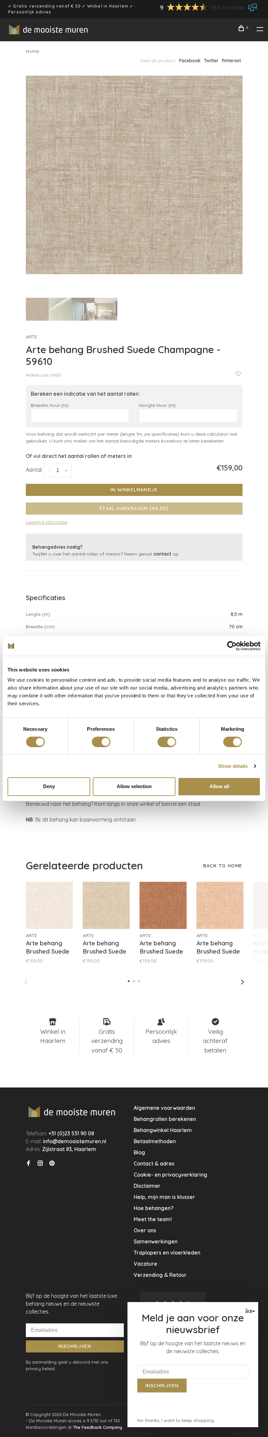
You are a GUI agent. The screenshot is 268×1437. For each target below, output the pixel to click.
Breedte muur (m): (50, 405)
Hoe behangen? (154, 1208)
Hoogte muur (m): (157, 405)
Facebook (190, 61)
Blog (139, 1152)
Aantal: (34, 469)
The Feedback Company (97, 1427)
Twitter (211, 61)
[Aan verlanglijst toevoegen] (238, 374)
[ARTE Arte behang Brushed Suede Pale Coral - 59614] (219, 905)
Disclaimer (147, 1185)
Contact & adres (154, 1163)
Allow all (219, 786)
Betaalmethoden (155, 1141)
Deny (49, 786)
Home (32, 51)
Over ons (145, 1230)
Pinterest (231, 61)
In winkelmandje (134, 490)
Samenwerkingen (155, 1241)
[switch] (101, 742)
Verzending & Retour (160, 1275)
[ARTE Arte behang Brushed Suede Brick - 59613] (163, 905)
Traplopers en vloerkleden (167, 1252)
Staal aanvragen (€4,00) (134, 508)
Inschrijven (74, 1346)
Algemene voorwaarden (164, 1108)
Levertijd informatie (46, 522)
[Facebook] (28, 1163)
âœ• (249, 1311)
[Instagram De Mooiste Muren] (40, 1163)
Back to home (223, 866)
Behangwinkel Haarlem (163, 1130)
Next (242, 982)
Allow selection (134, 786)
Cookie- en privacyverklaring (170, 1174)
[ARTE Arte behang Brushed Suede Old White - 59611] (49, 905)
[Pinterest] (52, 1163)
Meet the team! (153, 1219)
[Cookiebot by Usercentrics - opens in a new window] (231, 646)
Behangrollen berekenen (165, 1119)
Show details (233, 766)
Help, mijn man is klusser (164, 1197)
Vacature (145, 1263)
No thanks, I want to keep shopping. (176, 1420)
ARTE (31, 337)
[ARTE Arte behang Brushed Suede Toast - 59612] (106, 905)
